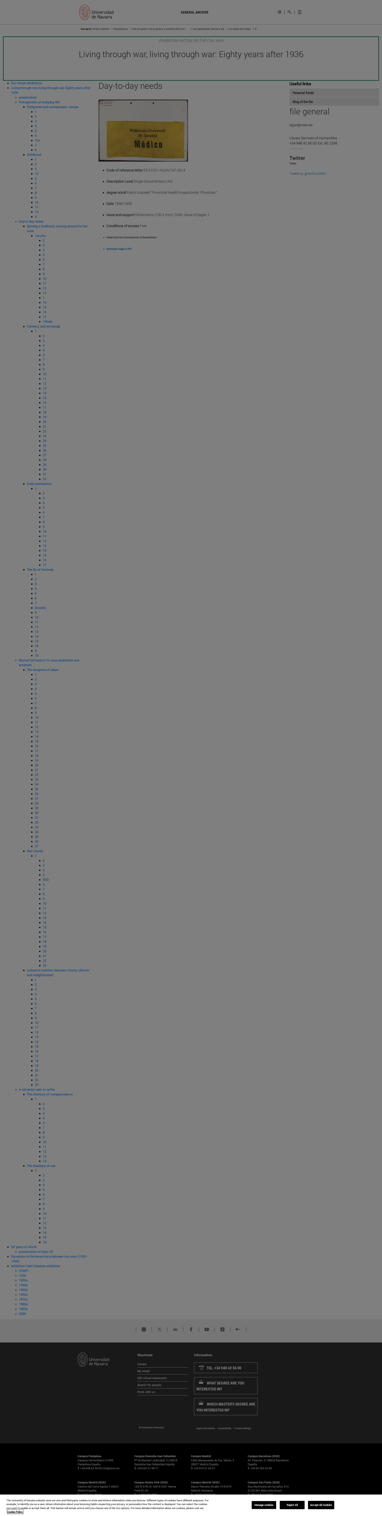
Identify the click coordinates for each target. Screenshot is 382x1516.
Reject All (292, 1505)
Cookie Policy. (15, 1512)
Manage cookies (264, 1505)
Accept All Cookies (321, 1505)
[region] (191, 1505)
